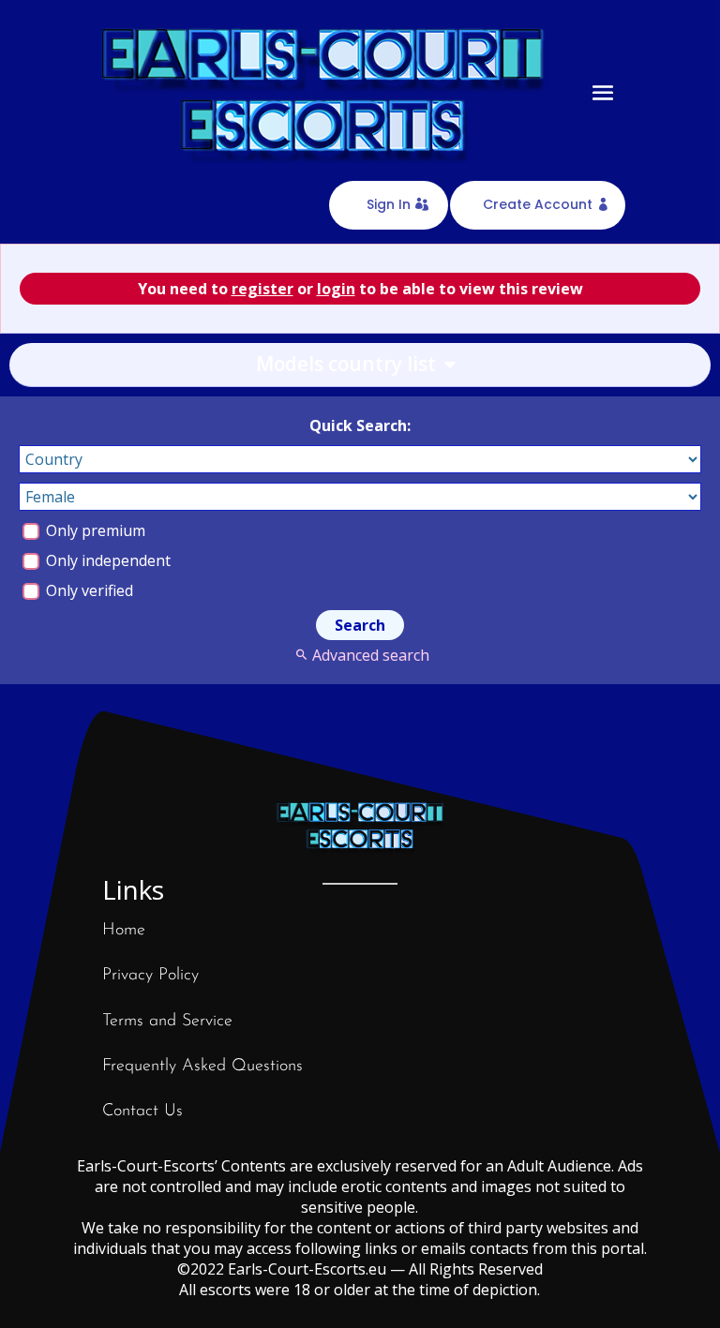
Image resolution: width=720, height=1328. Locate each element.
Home (123, 930)
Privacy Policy (150, 975)
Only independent (106, 560)
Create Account (537, 204)
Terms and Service (167, 1021)
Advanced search (370, 655)
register (262, 288)
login (336, 288)
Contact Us (142, 1111)
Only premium (93, 530)
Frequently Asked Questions (202, 1066)
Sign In (389, 204)
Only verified (87, 590)
